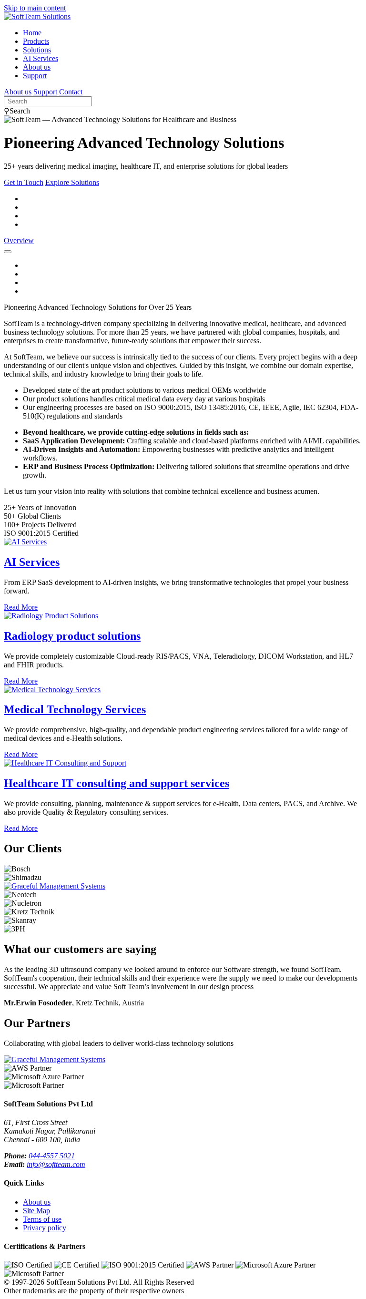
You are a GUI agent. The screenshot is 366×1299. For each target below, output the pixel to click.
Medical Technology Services (67, 216)
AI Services (40, 58)
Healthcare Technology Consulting (75, 224)
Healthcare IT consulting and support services (116, 783)
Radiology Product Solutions (66, 207)
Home (32, 33)
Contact (70, 92)
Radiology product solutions (72, 636)
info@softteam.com (56, 1164)
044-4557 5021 (52, 1156)
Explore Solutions (72, 182)
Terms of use (42, 1219)
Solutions (37, 50)
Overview (19, 240)
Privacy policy (44, 1228)
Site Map (36, 1211)
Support (35, 76)
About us (37, 67)
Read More (21, 607)
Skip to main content (35, 8)
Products (36, 41)
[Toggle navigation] (7, 251)
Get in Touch (23, 182)
